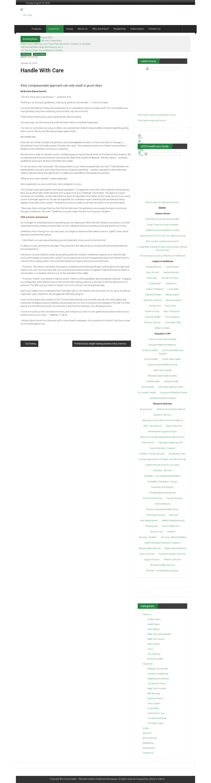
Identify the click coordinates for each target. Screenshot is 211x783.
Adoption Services (162, 415)
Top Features (154, 654)
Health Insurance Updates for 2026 (162, 230)
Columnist (53, 28)
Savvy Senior (154, 703)
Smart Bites (153, 708)
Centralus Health (150, 350)
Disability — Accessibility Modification (162, 476)
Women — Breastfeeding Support (162, 570)
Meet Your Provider (157, 688)
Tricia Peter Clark (173, 322)
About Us (83, 28)
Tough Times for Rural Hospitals (162, 224)
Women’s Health (155, 659)
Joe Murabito (154, 283)
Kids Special (153, 629)
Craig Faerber (172, 267)
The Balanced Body (157, 718)
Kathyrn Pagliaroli (154, 289)
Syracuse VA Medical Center (173, 392)
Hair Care (173, 515)
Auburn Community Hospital (162, 339)
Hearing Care (151, 526)
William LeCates (162, 328)
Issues (69, 28)
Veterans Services (172, 559)
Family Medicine (162, 504)
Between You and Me (158, 669)
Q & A (150, 649)
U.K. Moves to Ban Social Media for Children (42, 50)
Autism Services (174, 426)
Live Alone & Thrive (157, 683)
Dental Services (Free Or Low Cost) (162, 465)
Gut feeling (30, 343)
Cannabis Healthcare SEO (170, 442)
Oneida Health (153, 381)
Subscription (137, 28)
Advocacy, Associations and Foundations (162, 420)
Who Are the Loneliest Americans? (162, 241)
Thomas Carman (152, 322)
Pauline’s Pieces (155, 698)
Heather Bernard (171, 272)
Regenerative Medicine (175, 548)
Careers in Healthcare (158, 673)
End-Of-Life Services (152, 498)
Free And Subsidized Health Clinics (162, 509)
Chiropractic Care (177, 453)
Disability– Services (162, 470)
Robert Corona (152, 311)
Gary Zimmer (152, 272)
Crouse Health (151, 359)
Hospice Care (156, 531)
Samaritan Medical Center (170, 387)
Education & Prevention (162, 487)
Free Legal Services (156, 515)
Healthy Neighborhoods (173, 520)
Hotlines (171, 531)
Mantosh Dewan (153, 294)
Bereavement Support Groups (162, 431)
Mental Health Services (150, 548)
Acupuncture (146, 409)
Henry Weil (152, 278)
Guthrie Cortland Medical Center (162, 364)
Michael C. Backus (152, 300)
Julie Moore (171, 283)
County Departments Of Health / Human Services (162, 459)
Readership (120, 28)
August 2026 (46, 37)
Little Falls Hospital (162, 370)
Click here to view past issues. (152, 120)
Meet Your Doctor (156, 639)
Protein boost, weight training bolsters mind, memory (100, 343)
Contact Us (154, 28)
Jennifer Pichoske (169, 278)
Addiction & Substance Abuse (170, 409)
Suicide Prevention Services (172, 554)
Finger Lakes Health (171, 359)
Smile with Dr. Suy (156, 713)
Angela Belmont (153, 267)
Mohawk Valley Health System (162, 376)
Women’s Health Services (162, 565)
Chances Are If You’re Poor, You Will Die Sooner (162, 236)
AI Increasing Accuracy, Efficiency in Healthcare (162, 255)
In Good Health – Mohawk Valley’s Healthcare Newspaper (89, 779)
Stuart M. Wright (152, 317)
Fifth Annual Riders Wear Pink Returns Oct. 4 (42, 47)
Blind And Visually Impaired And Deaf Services (162, 437)
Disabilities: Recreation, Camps (162, 481)
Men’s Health (154, 644)
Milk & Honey (39, 54)
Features (36, 28)
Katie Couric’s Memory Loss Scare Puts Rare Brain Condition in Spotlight (56, 44)
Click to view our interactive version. (162, 202)
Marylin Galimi (172, 294)
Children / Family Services (151, 453)
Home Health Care (171, 526)
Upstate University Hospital (162, 398)
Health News (154, 624)
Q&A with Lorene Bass (51, 40)
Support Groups (152, 559)
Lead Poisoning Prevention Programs (162, 543)
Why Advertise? (100, 28)
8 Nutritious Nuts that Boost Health (162, 219)
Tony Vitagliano (172, 317)
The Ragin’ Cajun (156, 723)
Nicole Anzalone (173, 300)
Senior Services (147, 554)
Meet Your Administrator (159, 634)
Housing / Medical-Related (173, 537)
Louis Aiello (173, 289)
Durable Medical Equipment (162, 492)
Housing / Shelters (148, 537)
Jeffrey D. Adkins (157, 779)
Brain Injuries (148, 442)
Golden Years (154, 619)
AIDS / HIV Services (152, 426)
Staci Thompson (171, 311)
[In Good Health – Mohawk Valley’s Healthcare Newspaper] (25, 29)
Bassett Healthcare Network (162, 344)
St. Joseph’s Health (147, 392)
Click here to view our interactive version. (157, 115)
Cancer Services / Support (162, 448)
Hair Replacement (148, 520)
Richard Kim (155, 306)
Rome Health (148, 387)
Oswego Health (171, 381)
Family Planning (174, 498)
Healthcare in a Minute (158, 678)
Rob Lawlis (170, 306)
